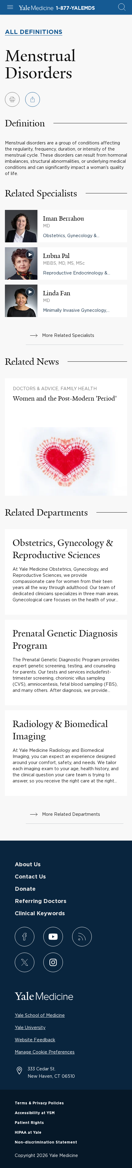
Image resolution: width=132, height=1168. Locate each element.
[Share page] (32, 99)
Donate (25, 889)
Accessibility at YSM (35, 1113)
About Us (28, 865)
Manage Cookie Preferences (45, 1052)
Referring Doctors (40, 901)
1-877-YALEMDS (75, 8)
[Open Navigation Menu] (10, 7)
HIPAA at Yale (28, 1132)
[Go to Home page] (36, 8)
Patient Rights (29, 1123)
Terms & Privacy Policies (39, 1103)
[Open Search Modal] (121, 7)
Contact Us (30, 877)
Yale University (30, 1027)
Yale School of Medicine (40, 1015)
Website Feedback (35, 1039)
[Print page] (12, 99)
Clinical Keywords (40, 913)
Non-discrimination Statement (46, 1142)
